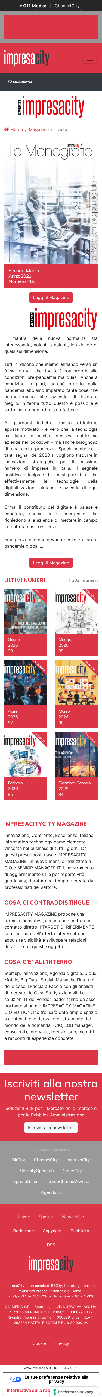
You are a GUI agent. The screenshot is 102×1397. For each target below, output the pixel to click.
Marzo (64, 711)
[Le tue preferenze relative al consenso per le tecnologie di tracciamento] (74, 1392)
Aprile (12, 711)
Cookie (39, 1343)
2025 (63, 788)
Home (16, 129)
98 (60, 650)
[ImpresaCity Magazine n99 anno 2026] (25, 622)
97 (10, 722)
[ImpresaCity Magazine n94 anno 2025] (76, 766)
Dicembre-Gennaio (74, 782)
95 (10, 794)
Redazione (23, 1230)
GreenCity (72, 1170)
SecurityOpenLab (37, 1170)
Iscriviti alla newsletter (51, 1127)
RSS (51, 1244)
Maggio (64, 639)
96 (60, 722)
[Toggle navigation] (90, 58)
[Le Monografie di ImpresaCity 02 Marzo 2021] (51, 201)
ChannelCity (67, 5)
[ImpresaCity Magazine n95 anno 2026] (25, 766)
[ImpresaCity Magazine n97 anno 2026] (25, 694)
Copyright (52, 1230)
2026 (13, 645)
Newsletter (22, 82)
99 (10, 650)
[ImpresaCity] (26, 57)
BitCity (18, 1159)
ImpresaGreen (25, 1181)
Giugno (14, 639)
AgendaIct (51, 1192)
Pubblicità (79, 1230)
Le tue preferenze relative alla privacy (56, 1379)
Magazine (39, 129)
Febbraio (15, 782)
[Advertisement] (53, 1056)
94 (60, 794)
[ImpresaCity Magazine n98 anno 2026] (76, 622)
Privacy (62, 1343)
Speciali (46, 1216)
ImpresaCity (78, 1159)
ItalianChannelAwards (69, 1181)
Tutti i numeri (83, 580)
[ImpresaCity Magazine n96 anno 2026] (76, 694)
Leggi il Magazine (51, 297)
